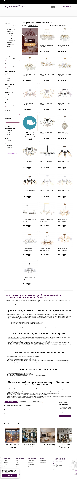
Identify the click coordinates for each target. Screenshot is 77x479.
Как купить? (11, 401)
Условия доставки (31, 460)
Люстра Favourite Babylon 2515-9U (62, 249)
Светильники (27, 11)
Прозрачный (10, 88)
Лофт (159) (9, 42)
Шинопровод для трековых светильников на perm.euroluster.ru (65, 446)
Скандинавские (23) (12, 50)
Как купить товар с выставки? (15, 414)
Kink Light (9, 145)
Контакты (6, 462)
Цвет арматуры (10, 71)
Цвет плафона (9, 84)
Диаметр (8, 118)
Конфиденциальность (8, 466)
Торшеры (48, 11)
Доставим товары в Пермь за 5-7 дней (29, 135)
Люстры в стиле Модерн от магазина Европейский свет (48, 446)
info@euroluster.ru (58, 461)
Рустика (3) (9, 46)
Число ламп (9, 64)
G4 (7, 97)
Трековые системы (16, 11)
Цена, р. (7, 56)
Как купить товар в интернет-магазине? (18, 410)
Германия (9, 130)
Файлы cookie (18, 466)
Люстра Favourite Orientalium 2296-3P (63, 133)
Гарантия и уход (31, 464)
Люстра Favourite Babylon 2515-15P (45, 249)
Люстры (7, 11)
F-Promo (9, 140)
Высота (7, 110)
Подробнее (30, 44)
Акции (17, 462)
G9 (7, 99)
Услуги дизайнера (42, 460)
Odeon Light (10, 147)
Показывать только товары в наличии (58, 25)
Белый (8, 74)
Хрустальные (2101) (11, 26)
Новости (17, 460)
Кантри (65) (9, 38)
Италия (8, 132)
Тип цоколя (9, 92)
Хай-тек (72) (9, 37)
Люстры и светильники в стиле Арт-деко (30, 445)
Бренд (7, 138)
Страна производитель (10, 127)
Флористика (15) (10, 48)
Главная (5, 17)
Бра (6, 14)
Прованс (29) (10, 31)
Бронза (8, 76)
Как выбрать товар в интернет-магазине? (19, 405)
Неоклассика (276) (11, 40)
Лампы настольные (38, 11)
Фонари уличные (63, 11)
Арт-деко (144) (10, 44)
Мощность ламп (10, 103)
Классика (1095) (10, 27)
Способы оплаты (31, 462)
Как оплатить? (23, 401)
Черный (9, 80)
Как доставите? (36, 401)
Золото (8, 78)
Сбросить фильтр (12, 153)
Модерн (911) (10, 33)
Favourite (9, 143)
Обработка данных (31, 466)
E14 (8, 94)
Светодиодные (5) (11, 35)
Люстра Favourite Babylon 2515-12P (27, 249)
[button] (33, 26)
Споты (54, 11)
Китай (8, 134)
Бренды (17, 464)
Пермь (6, 0)
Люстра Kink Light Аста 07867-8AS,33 (46, 220)
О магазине (6, 460)
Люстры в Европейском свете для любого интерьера (12, 446)
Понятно (10, 475)
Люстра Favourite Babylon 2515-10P (62, 220)
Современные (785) (11, 29)
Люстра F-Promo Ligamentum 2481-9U (28, 162)
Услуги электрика (42, 462)
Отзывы (5, 464)
